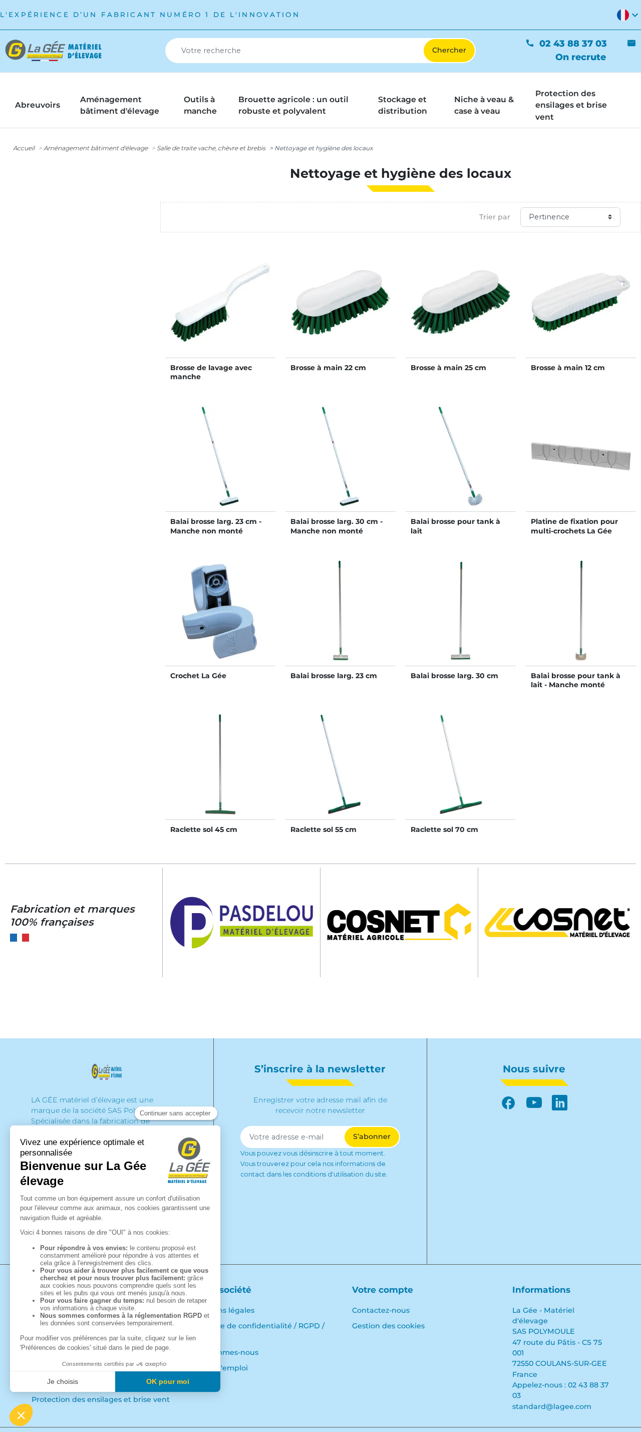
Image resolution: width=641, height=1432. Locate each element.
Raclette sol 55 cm (323, 829)
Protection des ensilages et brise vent (101, 1399)
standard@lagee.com (551, 1406)
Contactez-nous (381, 1310)
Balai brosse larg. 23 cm (333, 675)
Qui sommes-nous (225, 1352)
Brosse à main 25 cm (448, 367)
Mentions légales (223, 1310)
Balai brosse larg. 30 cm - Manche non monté (336, 526)
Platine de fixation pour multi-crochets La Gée (574, 526)
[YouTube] (534, 1102)
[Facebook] (508, 1102)
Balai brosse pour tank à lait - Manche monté (575, 680)
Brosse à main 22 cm (328, 367)
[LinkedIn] (559, 1102)
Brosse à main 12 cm (568, 367)
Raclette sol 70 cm (444, 829)
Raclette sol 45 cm (203, 829)
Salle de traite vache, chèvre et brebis (211, 148)
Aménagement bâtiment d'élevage (96, 148)
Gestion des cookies (388, 1325)
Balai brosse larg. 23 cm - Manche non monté (215, 526)
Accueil (24, 148)
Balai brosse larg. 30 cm (454, 675)
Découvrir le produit (220, 312)
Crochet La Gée (198, 675)
